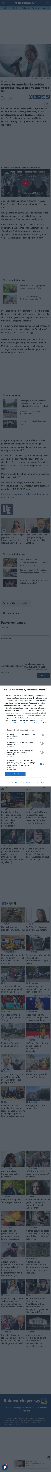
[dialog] (25, 736)
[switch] (42, 735)
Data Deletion (12, 782)
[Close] (46, 690)
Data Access (25, 782)
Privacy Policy (39, 782)
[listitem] (25, 730)
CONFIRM (15, 774)
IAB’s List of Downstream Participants (28, 723)
